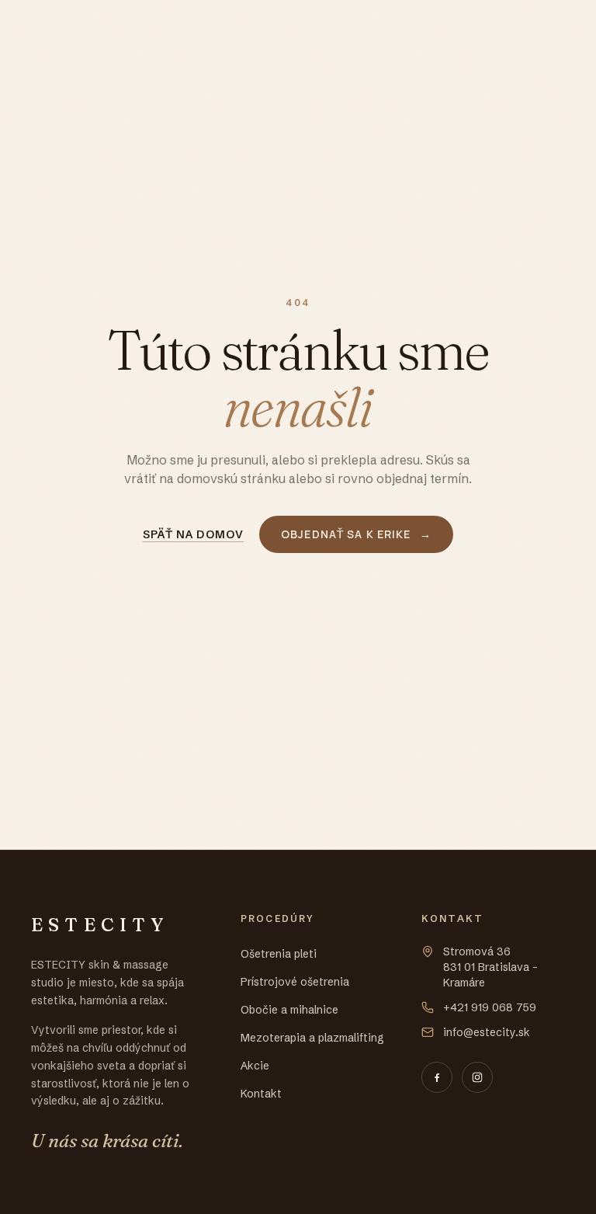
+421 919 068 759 (489, 1007)
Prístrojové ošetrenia (295, 982)
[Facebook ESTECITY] (436, 1077)
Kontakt (261, 1094)
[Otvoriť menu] (549, 28)
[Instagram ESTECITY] (477, 1077)
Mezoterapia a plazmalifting (312, 1038)
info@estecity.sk (486, 1032)
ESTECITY (83, 27)
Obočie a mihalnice (289, 1010)
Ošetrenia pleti (279, 954)
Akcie (255, 1066)
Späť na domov (193, 534)
